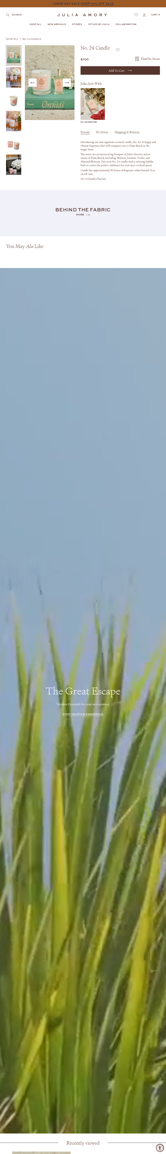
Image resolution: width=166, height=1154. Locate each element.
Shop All (12, 38)
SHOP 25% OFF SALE (97, 3)
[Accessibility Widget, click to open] (160, 1148)
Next (67, 83)
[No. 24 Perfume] (93, 104)
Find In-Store (150, 58)
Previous (33, 83)
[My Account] (144, 14)
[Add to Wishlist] (118, 49)
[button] (36, 24)
